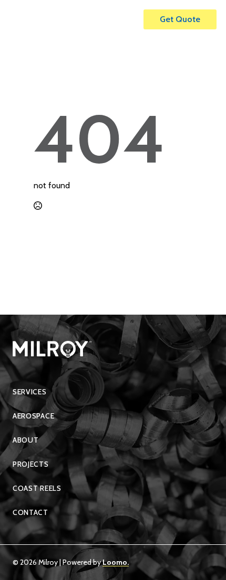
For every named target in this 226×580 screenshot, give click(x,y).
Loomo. (115, 562)
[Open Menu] (124, 19)
